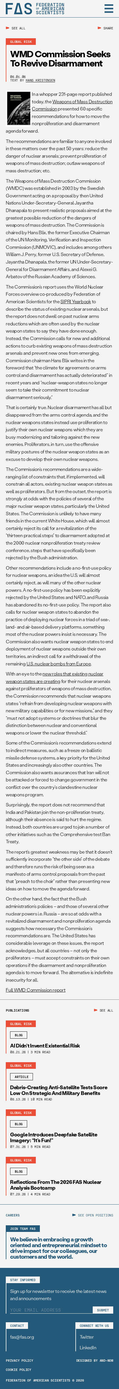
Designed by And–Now (94, 1360)
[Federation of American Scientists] (35, 8)
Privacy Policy (19, 1360)
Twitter (87, 1337)
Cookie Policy (18, 1369)
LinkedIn (88, 1347)
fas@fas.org (22, 1337)
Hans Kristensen (40, 80)
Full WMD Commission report (36, 990)
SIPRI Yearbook (75, 301)
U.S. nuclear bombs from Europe (59, 664)
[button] (109, 8)
